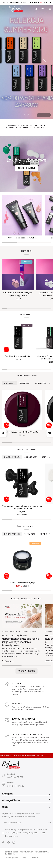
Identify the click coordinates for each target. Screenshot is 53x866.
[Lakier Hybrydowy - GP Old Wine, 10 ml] (22, 410)
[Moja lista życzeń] (42, 9)
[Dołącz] (47, 823)
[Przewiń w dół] (26, 115)
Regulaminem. (11, 836)
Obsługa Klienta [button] (11, 800)
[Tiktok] (3, 842)
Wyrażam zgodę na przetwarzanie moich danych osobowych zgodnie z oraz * (26, 832)
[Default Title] (22, 410)
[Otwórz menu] (5, 9)
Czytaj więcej (8, 661)
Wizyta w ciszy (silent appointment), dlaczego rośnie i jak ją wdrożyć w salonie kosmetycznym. (21, 640)
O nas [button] (5, 806)
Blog (24, 857)
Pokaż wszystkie (26, 671)
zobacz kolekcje (26, 168)
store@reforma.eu (15, 786)
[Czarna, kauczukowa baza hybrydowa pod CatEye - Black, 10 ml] (22, 484)
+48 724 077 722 (15, 777)
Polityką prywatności (32, 833)
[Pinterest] (8, 842)
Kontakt (34, 857)
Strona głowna (11, 857)
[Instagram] (14, 842)
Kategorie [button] (7, 793)
